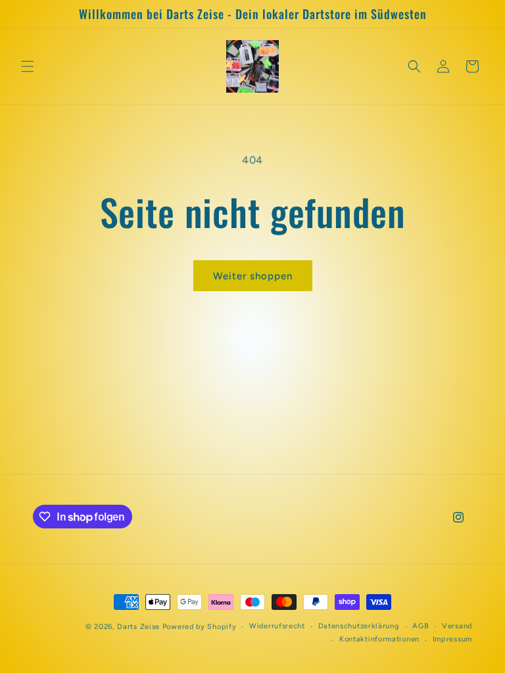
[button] (27, 66)
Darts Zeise (138, 626)
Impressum (452, 639)
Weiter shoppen (253, 276)
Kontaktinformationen (379, 639)
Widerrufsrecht (277, 626)
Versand (457, 626)
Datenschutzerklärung (359, 626)
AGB (420, 626)
